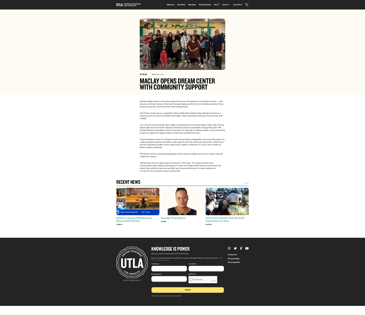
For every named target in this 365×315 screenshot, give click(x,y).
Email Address (156, 274)
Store (216, 5)
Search (225, 5)
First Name (155, 264)
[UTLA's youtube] (247, 248)
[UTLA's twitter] (235, 248)
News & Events (205, 5)
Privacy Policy (233, 259)
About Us (170, 5)
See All (246, 183)
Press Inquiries (234, 262)
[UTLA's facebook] (241, 248)
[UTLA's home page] (128, 5)
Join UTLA (237, 5)
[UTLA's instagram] (229, 248)
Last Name (192, 264)
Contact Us (232, 255)
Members (192, 5)
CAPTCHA (192, 274)
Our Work (181, 5)
